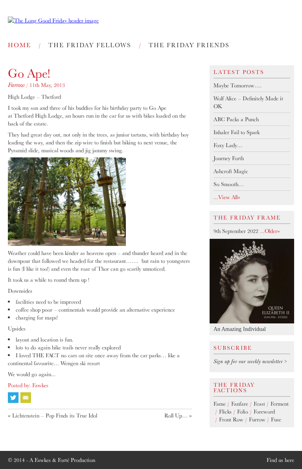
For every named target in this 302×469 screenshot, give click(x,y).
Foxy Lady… (228, 145)
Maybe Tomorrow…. (237, 85)
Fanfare (239, 404)
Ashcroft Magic (231, 171)
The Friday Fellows (89, 45)
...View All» (227, 197)
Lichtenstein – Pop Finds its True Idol (54, 415)
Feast (259, 404)
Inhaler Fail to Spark (237, 132)
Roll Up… (176, 415)
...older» (269, 231)
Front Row (231, 419)
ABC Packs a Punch (236, 119)
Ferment (280, 404)
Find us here (280, 460)
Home (19, 45)
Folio (242, 411)
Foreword (264, 411)
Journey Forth (229, 158)
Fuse (276, 419)
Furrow (16, 84)
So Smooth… (229, 184)
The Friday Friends (189, 45)
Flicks (225, 411)
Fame (220, 404)
